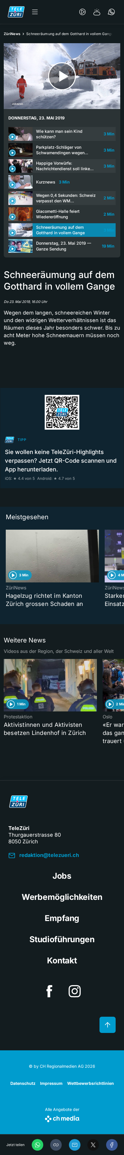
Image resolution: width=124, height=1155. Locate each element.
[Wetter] (97, 12)
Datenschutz (22, 1083)
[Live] (82, 12)
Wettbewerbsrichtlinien (90, 1083)
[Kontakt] (111, 12)
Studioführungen (62, 939)
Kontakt (62, 960)
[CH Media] (62, 1117)
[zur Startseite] (16, 12)
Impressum (51, 1083)
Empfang (62, 918)
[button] (56, 1145)
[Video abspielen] (62, 76)
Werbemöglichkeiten (62, 897)
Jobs (62, 876)
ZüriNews (12, 34)
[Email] (74, 1145)
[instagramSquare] (75, 991)
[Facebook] (112, 1145)
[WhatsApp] (37, 1145)
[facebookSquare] (49, 991)
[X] (93, 1145)
